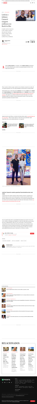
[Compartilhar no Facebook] (28, 42)
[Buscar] (31, 3)
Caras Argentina (21, 386)
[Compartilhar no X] (30, 42)
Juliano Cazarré (6, 240)
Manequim (21, 382)
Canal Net (16, 386)
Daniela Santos (7, 40)
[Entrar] (34, 3)
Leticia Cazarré (15, 240)
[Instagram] (2, 382)
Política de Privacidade (15, 401)
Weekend (30, 387)
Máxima (25, 382)
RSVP (20, 383)
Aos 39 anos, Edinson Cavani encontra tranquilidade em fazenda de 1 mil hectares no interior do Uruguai (20, 301)
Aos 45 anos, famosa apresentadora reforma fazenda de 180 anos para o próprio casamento (19, 312)
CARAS (33, 380)
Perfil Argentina (25, 387)
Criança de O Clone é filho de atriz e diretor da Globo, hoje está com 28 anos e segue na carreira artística (20, 306)
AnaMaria (16, 380)
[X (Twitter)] (7, 382)
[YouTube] (9, 382)
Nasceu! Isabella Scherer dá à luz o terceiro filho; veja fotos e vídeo (17, 289)
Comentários (5, 44)
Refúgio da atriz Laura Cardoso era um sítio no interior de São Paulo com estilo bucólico (17, 0)
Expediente (17, 390)
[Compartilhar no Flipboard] (32, 42)
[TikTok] (11, 382)
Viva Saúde (23, 383)
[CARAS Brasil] (5, 3)
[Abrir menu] (2, 2)
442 (33, 387)
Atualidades (7, 12)
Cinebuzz (16, 381)
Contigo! (20, 381)
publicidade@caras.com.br (20, 395)
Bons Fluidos (29, 380)
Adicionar (32, 233)
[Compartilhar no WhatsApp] (26, 42)
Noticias (16, 387)
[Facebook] (5, 382)
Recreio (33, 382)
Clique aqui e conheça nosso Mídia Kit (8, 396)
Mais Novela (17, 382)
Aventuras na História (22, 380)
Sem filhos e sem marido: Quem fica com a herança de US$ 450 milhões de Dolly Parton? (19, 317)
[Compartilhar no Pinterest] (34, 42)
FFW (23, 381)
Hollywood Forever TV (28, 381)
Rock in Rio (23, 240)
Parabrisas (20, 387)
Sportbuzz (16, 383)
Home (3, 12)
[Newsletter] (32, 3)
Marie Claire (30, 386)
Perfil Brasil (29, 382)
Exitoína (26, 386)
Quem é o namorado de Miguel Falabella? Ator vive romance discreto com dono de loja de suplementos (20, 295)
